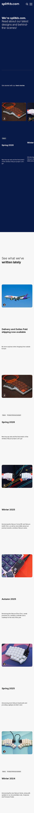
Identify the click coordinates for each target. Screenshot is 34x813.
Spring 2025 (8, 688)
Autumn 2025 (9, 599)
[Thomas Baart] (4, 118)
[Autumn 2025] (17, 565)
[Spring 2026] (14, 112)
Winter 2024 (8, 778)
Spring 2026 (8, 145)
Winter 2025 (8, 509)
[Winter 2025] (17, 476)
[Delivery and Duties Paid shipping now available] (17, 295)
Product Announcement (14, 415)
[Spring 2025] (17, 655)
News (4, 138)
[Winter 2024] (17, 742)
